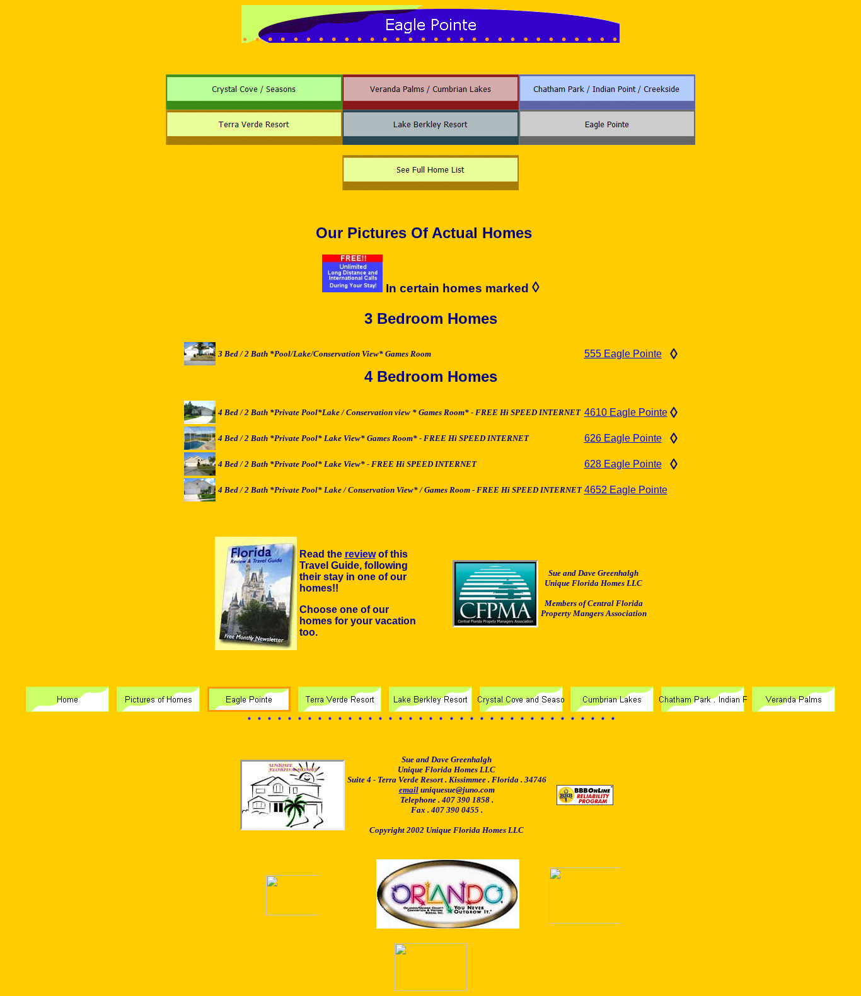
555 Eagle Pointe (623, 353)
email (409, 789)
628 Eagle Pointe (623, 464)
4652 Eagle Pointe (625, 489)
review (360, 554)
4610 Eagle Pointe (625, 412)
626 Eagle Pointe (623, 438)
